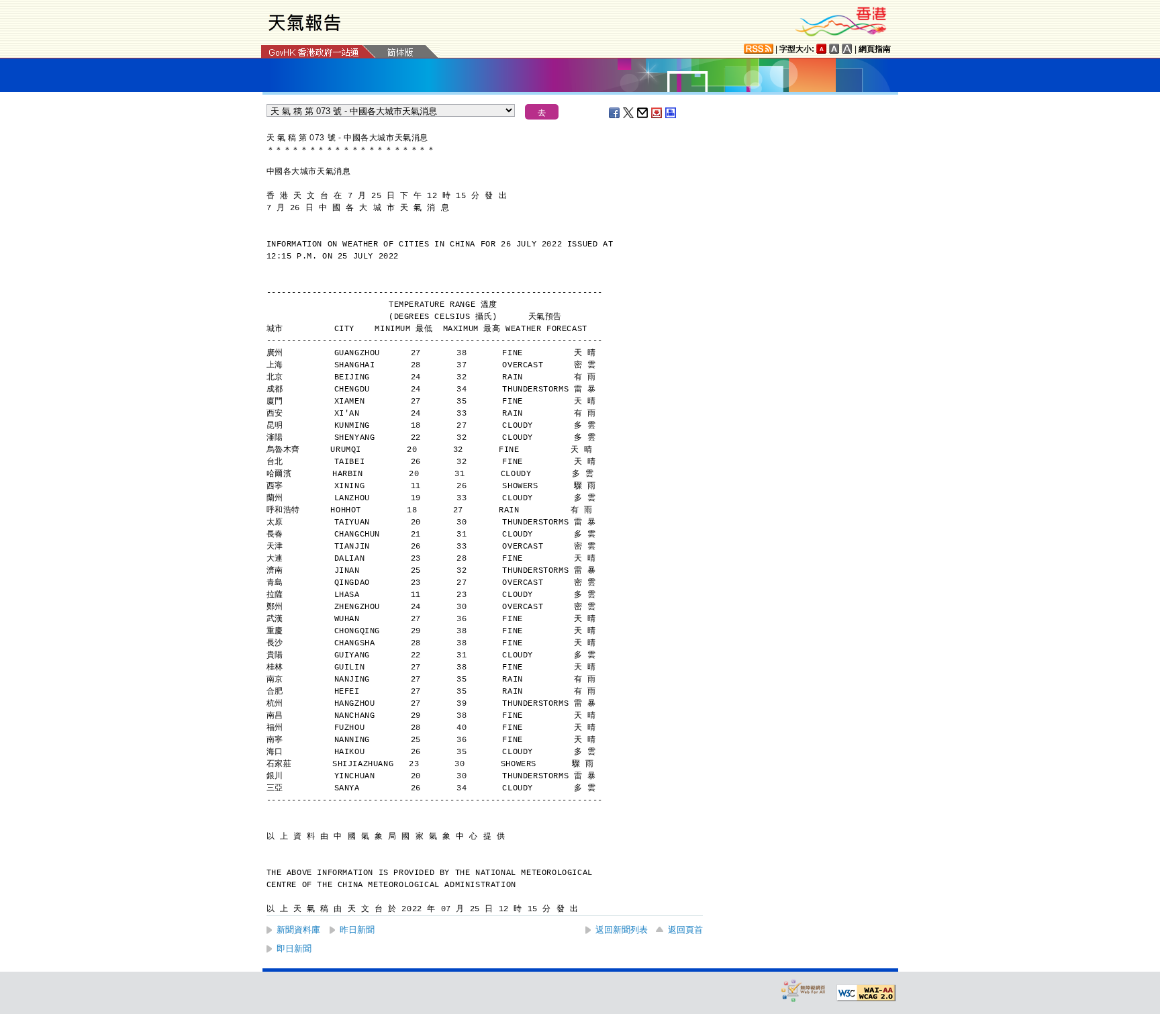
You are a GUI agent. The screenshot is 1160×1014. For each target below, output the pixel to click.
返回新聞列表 (621, 930)
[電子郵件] (643, 112)
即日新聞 (294, 948)
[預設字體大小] (821, 49)
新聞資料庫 (298, 930)
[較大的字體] (834, 49)
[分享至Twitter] (629, 112)
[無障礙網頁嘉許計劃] (803, 990)
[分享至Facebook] (615, 112)
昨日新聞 (357, 930)
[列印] (671, 112)
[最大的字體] (847, 49)
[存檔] (657, 112)
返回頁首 (685, 930)
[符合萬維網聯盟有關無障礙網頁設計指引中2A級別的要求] (866, 993)
